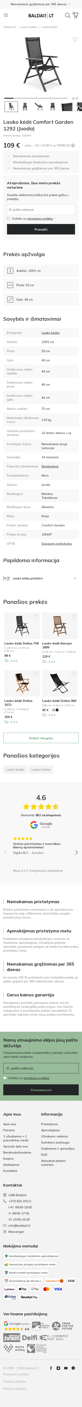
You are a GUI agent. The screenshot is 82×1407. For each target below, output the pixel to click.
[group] (41, 844)
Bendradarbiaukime (17, 1152)
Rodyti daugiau (41, 738)
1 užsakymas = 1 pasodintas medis (16, 1138)
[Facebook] (52, 1368)
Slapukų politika (14, 1381)
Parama (9, 1130)
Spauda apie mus (15, 1146)
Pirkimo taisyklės (15, 1389)
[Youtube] (67, 1368)
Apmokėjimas (50, 1130)
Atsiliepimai (11, 1165)
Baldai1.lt (10, 27)
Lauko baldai (28, 27)
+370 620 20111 (20, 1201)
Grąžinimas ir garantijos (58, 1148)
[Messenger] (75, 1368)
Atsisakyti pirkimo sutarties (53, 1163)
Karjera (8, 1159)
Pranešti (41, 229)
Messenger (16, 1232)
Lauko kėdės (49, 27)
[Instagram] (60, 1368)
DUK (44, 1155)
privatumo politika (40, 218)
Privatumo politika (16, 1374)
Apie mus (9, 1124)
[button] (41, 4)
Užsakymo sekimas (54, 1136)
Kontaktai (10, 1171)
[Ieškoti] (68, 15)
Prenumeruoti (41, 1090)
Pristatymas (49, 1124)
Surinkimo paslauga (55, 1142)
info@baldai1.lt (19, 1226)
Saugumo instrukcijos (57, 544)
